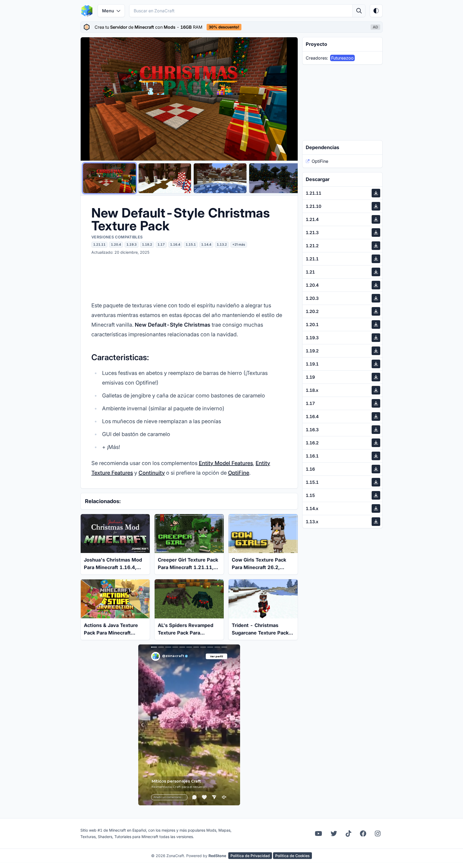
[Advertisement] (189, 278)
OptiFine (238, 473)
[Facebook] (363, 833)
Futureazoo (342, 58)
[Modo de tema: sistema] (376, 10)
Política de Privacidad (250, 855)
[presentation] (231, 27)
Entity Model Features (226, 463)
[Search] (358, 11)
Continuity (152, 473)
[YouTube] (318, 833)
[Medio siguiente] (288, 99)
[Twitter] (333, 833)
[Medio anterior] (90, 99)
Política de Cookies (292, 855)
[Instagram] (378, 833)
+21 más (238, 244)
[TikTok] (348, 833)
